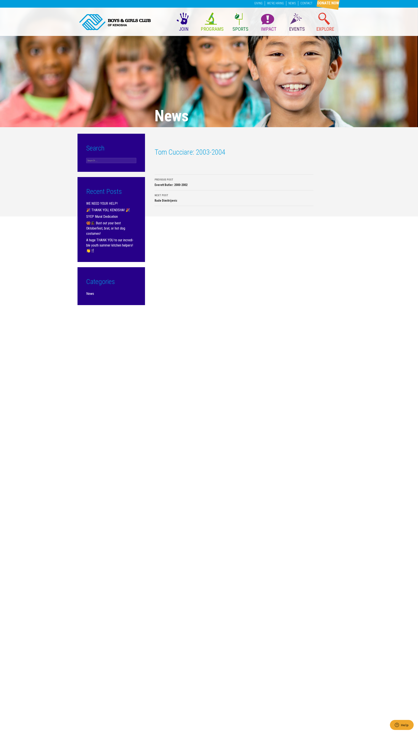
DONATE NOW (328, 3)
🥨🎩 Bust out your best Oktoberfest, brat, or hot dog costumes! (105, 228)
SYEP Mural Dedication (102, 216)
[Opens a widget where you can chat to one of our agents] (402, 725)
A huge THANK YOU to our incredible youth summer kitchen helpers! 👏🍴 (109, 245)
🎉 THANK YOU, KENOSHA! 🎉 (108, 210)
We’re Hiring (275, 3)
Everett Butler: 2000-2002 (171, 182)
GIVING (258, 3)
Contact (306, 3)
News (292, 3)
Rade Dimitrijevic (166, 198)
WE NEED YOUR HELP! (102, 203)
